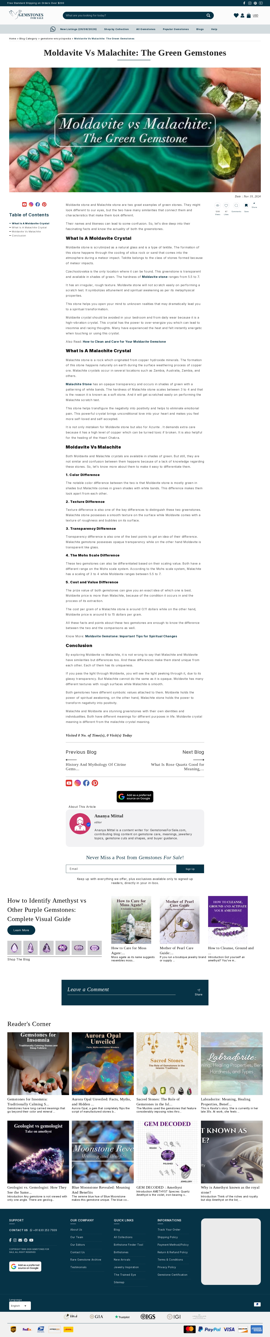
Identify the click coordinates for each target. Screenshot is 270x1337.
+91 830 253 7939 (45, 1230)
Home (12, 38)
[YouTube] (24, 205)
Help (214, 29)
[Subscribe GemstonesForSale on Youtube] (31, 1241)
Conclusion (19, 235)
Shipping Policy (168, 1237)
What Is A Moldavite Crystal (30, 223)
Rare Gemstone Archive (85, 1259)
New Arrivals (122, 1259)
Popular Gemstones (176, 29)
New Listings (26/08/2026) (78, 29)
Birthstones (121, 1252)
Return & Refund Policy (173, 1252)
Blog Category (28, 38)
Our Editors (77, 1244)
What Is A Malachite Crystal (29, 227)
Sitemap (119, 1282)
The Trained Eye (125, 1274)
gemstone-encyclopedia (56, 38)
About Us (76, 1229)
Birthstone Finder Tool (128, 1244)
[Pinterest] (44, 205)
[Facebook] (37, 205)
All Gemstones (146, 29)
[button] (249, 15)
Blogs (200, 29)
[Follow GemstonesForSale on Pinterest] (25, 1241)
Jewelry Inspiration (126, 1267)
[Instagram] (31, 205)
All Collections (123, 1237)
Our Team (76, 1237)
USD (255, 15)
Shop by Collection (116, 29)
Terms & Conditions (170, 1259)
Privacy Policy (167, 1267)
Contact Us (77, 1252)
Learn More (21, 930)
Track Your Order (169, 1229)
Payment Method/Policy (173, 1244)
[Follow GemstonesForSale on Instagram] (15, 1241)
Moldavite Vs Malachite (26, 231)
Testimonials (78, 1267)
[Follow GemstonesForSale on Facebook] (10, 1241)
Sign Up (190, 868)
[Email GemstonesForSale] (20, 1241)
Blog (117, 1229)
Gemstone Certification (173, 1274)
